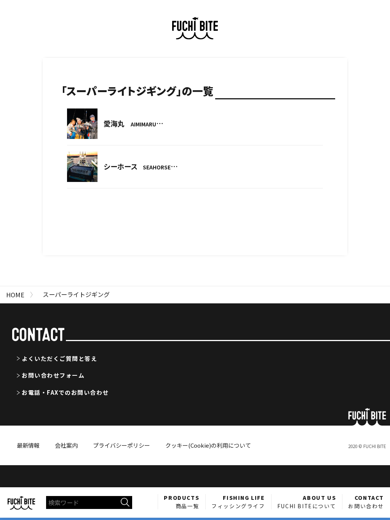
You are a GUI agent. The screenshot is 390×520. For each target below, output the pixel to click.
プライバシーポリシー (121, 445)
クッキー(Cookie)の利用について (208, 445)
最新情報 (28, 445)
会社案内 (66, 445)
